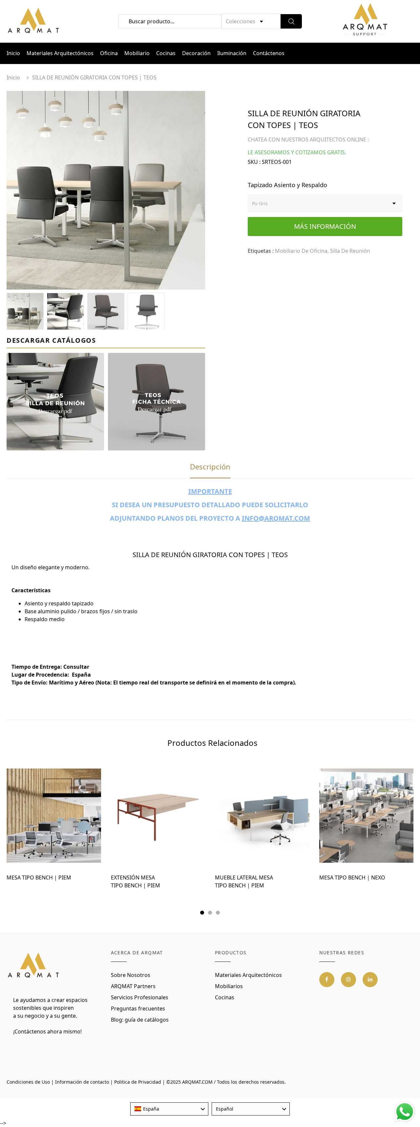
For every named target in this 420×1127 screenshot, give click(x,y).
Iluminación (231, 53)
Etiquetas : (261, 250)
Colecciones (240, 21)
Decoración (196, 53)
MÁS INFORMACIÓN (325, 226)
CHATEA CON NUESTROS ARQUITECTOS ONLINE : (308, 139)
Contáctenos (268, 53)
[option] (106, 190)
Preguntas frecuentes (138, 1008)
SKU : (254, 161)
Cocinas (166, 53)
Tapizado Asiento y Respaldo (287, 185)
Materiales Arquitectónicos (60, 53)
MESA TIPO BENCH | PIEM (39, 877)
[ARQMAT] (34, 965)
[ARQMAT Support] (365, 21)
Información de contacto (82, 1082)
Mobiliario (137, 53)
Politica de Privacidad (137, 1082)
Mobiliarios (229, 986)
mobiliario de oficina (301, 250)
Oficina (109, 53)
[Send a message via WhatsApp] (405, 1112)
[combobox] (169, 1109)
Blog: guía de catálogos (140, 1019)
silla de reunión (350, 250)
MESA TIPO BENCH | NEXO (352, 877)
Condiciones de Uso (28, 1082)
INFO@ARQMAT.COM (276, 518)
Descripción (210, 466)
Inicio (13, 53)
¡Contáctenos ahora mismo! (47, 1031)
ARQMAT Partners (133, 986)
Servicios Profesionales (139, 997)
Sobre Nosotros (130, 975)
